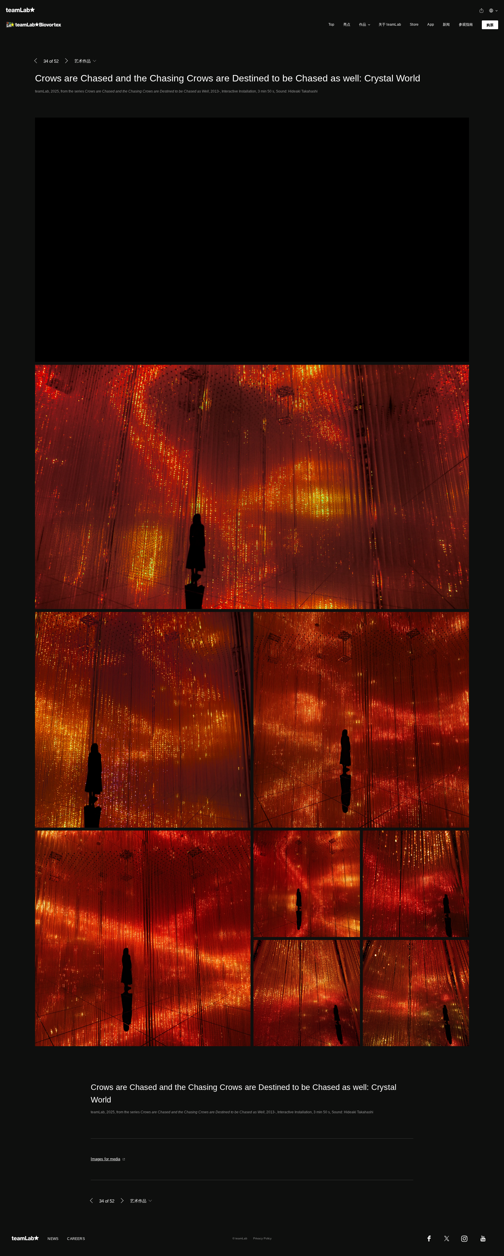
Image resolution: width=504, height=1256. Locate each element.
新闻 (446, 24)
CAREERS (76, 1239)
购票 (490, 25)
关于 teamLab (390, 24)
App (430, 24)
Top (331, 24)
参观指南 (466, 24)
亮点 (346, 24)
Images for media (105, 1159)
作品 (362, 24)
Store (414, 24)
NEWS (53, 1239)
